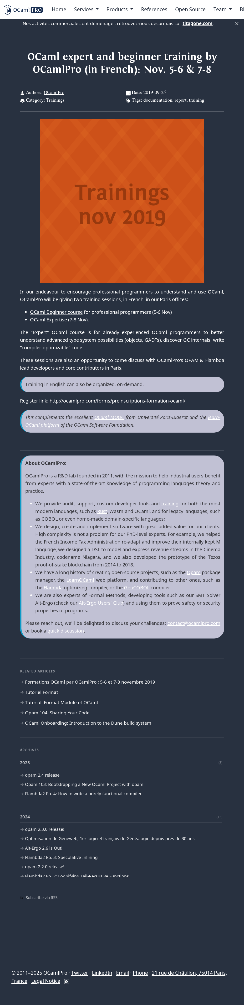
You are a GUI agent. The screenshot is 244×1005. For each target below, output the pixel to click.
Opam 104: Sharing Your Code (57, 713)
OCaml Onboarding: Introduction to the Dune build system (88, 723)
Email (122, 972)
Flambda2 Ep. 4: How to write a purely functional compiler (83, 793)
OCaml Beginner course (56, 312)
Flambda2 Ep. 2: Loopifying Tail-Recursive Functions (77, 876)
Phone (140, 972)
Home (59, 9)
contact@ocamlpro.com (194, 623)
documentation (157, 100)
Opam (194, 572)
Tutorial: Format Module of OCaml (61, 702)
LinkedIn (102, 972)
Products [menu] (118, 9)
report (181, 100)
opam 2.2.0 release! (44, 866)
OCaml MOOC (109, 417)
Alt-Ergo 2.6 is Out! (43, 848)
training (196, 100)
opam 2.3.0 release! (44, 829)
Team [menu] (221, 9)
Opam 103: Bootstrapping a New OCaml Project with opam (84, 784)
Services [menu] (84, 9)
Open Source (190, 9)
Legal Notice (45, 981)
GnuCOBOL (136, 587)
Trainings (55, 100)
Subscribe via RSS (41, 897)
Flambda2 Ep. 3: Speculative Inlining (61, 857)
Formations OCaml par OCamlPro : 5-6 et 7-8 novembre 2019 (90, 682)
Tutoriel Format (41, 692)
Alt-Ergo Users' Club (101, 603)
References (154, 9)
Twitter (79, 972)
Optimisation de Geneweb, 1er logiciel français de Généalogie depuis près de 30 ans (110, 838)
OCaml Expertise (48, 319)
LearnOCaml (80, 580)
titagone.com (198, 23)
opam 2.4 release (42, 775)
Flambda (53, 587)
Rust (102, 511)
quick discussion (65, 631)
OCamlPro (54, 92)
